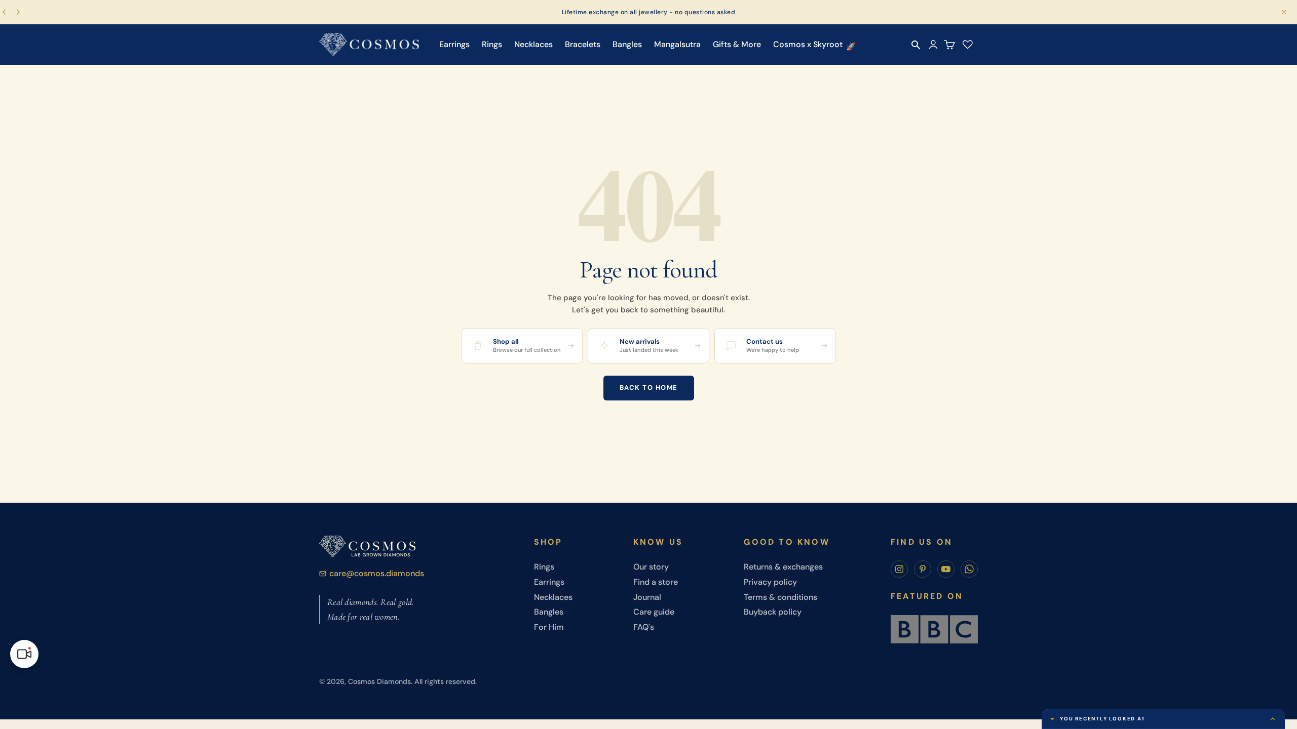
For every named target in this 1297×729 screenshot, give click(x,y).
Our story (651, 566)
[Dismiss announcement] (1284, 12)
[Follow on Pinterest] (922, 569)
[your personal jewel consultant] (24, 654)
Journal (647, 597)
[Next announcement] (18, 12)
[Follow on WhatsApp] (969, 569)
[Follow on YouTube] (946, 569)
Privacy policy (770, 582)
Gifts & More (737, 44)
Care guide (653, 611)
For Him (549, 627)
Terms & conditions (780, 597)
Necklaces (533, 44)
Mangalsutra (677, 44)
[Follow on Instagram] (899, 569)
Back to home (649, 387)
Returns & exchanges (783, 566)
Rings (492, 44)
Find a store (655, 582)
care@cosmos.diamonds (376, 573)
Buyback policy (773, 611)
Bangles (627, 44)
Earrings (454, 44)
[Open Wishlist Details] (968, 44)
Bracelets (582, 44)
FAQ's (643, 627)
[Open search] (916, 45)
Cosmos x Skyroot (808, 44)
